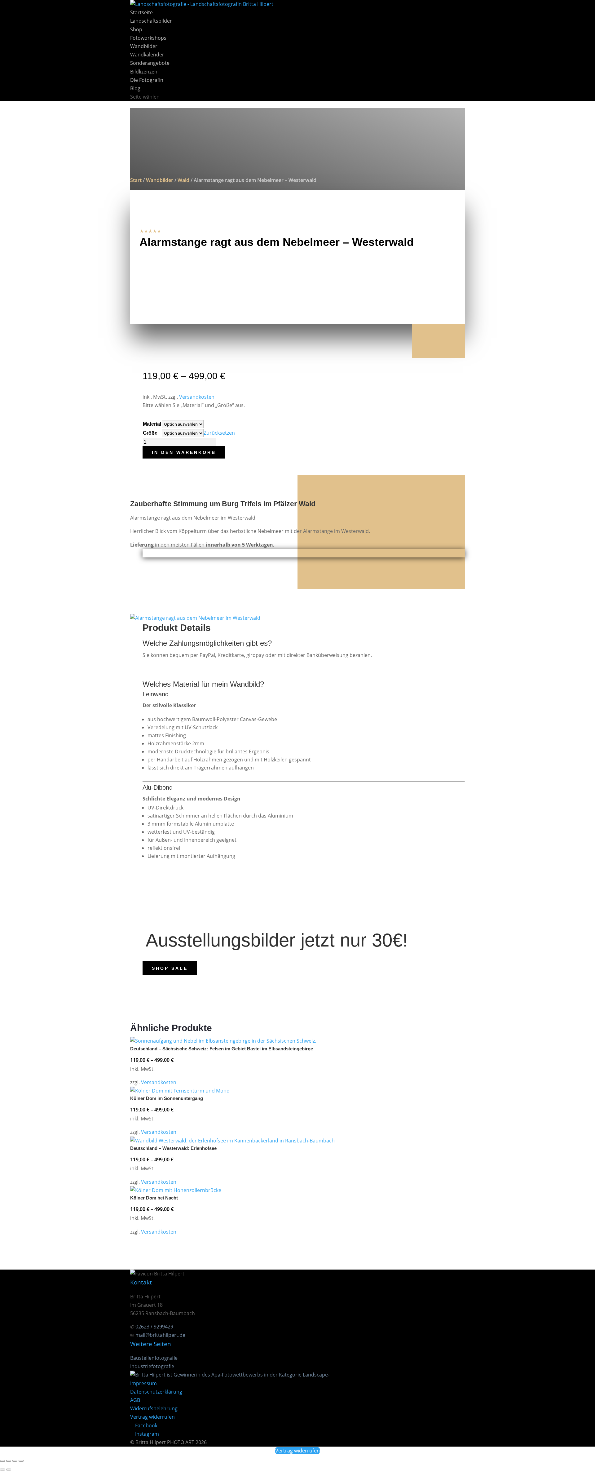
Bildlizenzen (143, 71)
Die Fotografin (146, 80)
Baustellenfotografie (154, 1358)
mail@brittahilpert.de (160, 1335)
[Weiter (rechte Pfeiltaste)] (8, 1469)
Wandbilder (143, 46)
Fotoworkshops (148, 37)
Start (136, 180)
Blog (135, 88)
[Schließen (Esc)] (21, 1461)
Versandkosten (196, 396)
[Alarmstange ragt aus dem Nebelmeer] (195, 617)
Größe (150, 433)
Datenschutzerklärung (156, 1391)
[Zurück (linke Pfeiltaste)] (2, 1469)
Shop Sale (170, 968)
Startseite (141, 12)
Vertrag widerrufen (152, 1416)
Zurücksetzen (219, 432)
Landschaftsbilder (151, 20)
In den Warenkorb (184, 452)
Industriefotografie (152, 1366)
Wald (183, 180)
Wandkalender (147, 54)
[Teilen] (14, 1461)
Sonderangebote (150, 63)
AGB (135, 1400)
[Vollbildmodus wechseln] (8, 1461)
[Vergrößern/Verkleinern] (2, 1461)
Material (152, 424)
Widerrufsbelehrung (154, 1408)
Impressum (143, 1383)
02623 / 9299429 (154, 1326)
